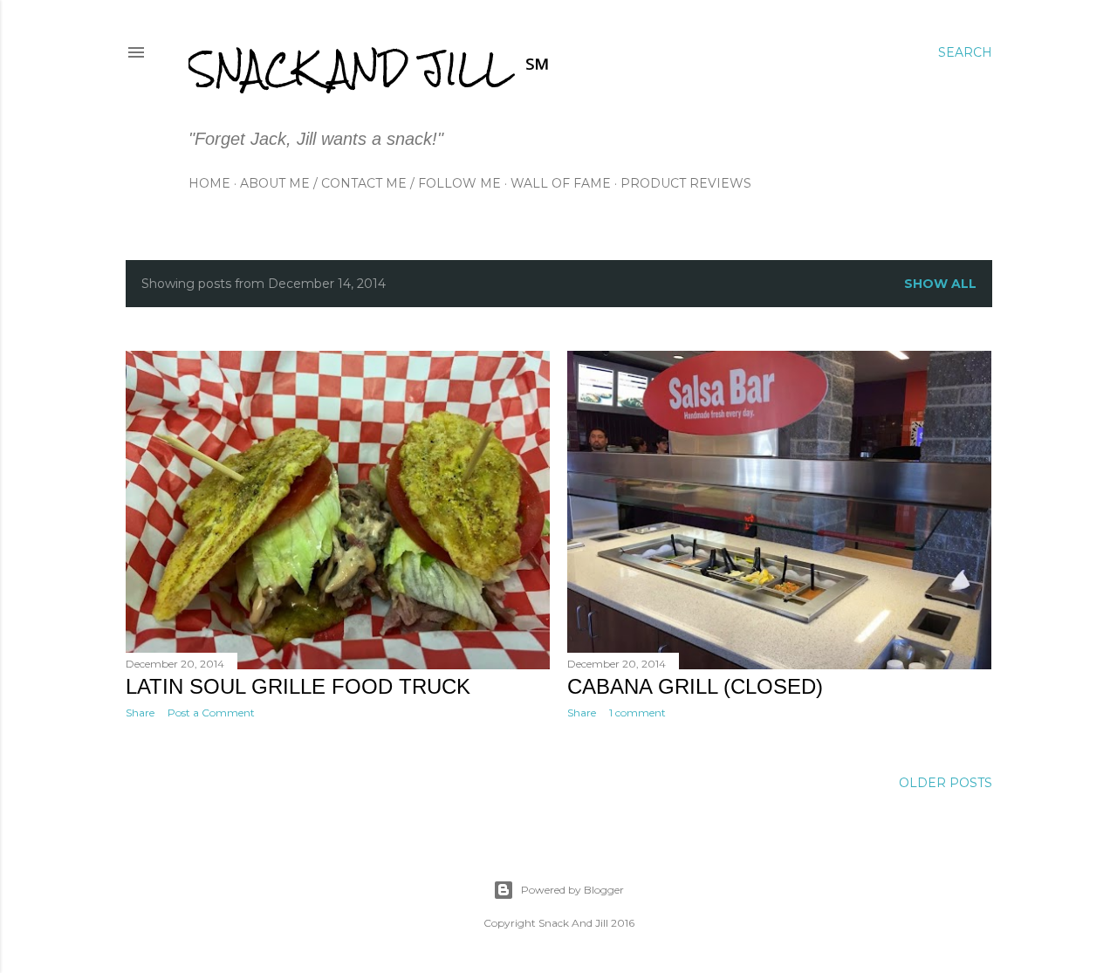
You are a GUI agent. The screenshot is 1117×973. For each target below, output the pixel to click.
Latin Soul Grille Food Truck (298, 686)
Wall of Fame (561, 183)
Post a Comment (211, 712)
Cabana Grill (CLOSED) (695, 686)
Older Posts (945, 783)
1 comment (637, 712)
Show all (940, 283)
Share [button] (140, 712)
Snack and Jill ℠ (369, 68)
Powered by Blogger (572, 889)
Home (209, 183)
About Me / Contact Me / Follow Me (370, 183)
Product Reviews (685, 183)
